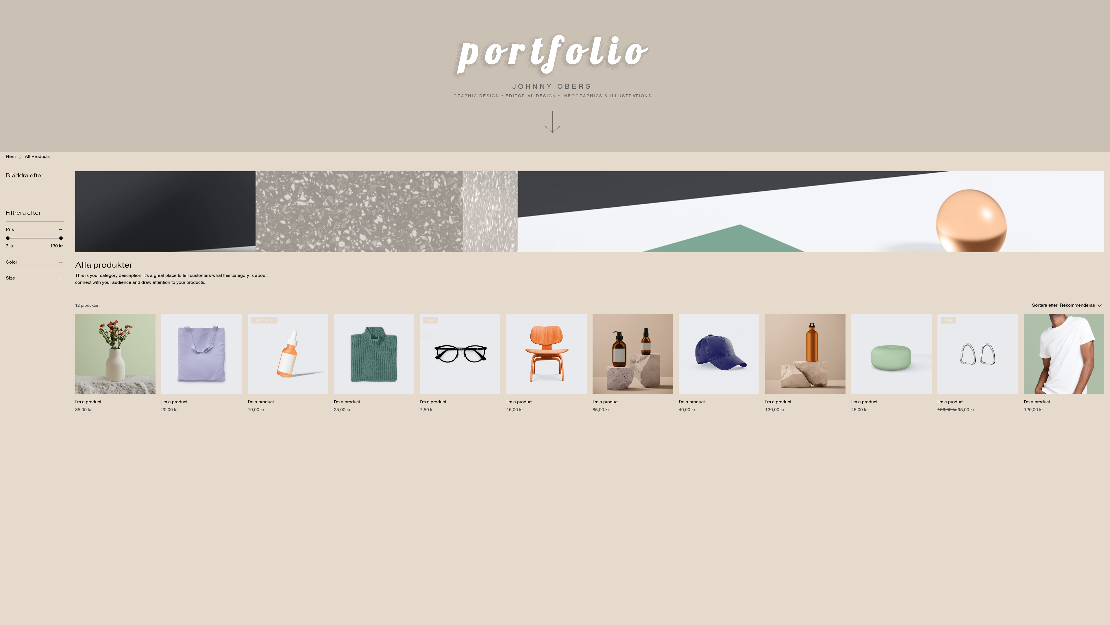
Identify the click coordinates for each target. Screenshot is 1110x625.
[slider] (7, 238)
